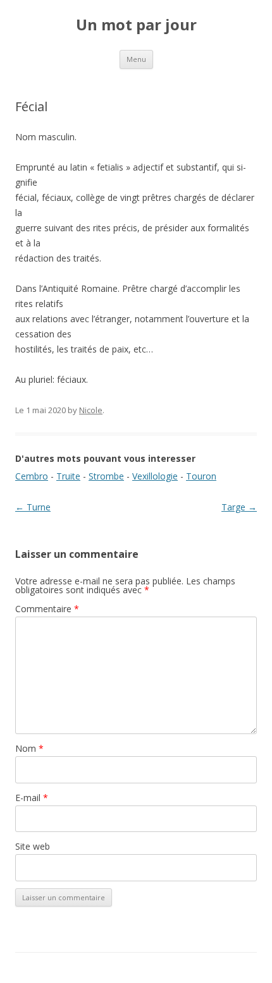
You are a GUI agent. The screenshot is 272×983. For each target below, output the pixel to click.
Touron (201, 476)
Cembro (31, 476)
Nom (29, 748)
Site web (32, 846)
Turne (33, 507)
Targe (239, 507)
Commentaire (47, 609)
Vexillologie (155, 476)
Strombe (106, 476)
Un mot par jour (136, 25)
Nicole (90, 410)
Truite (68, 476)
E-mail (31, 798)
